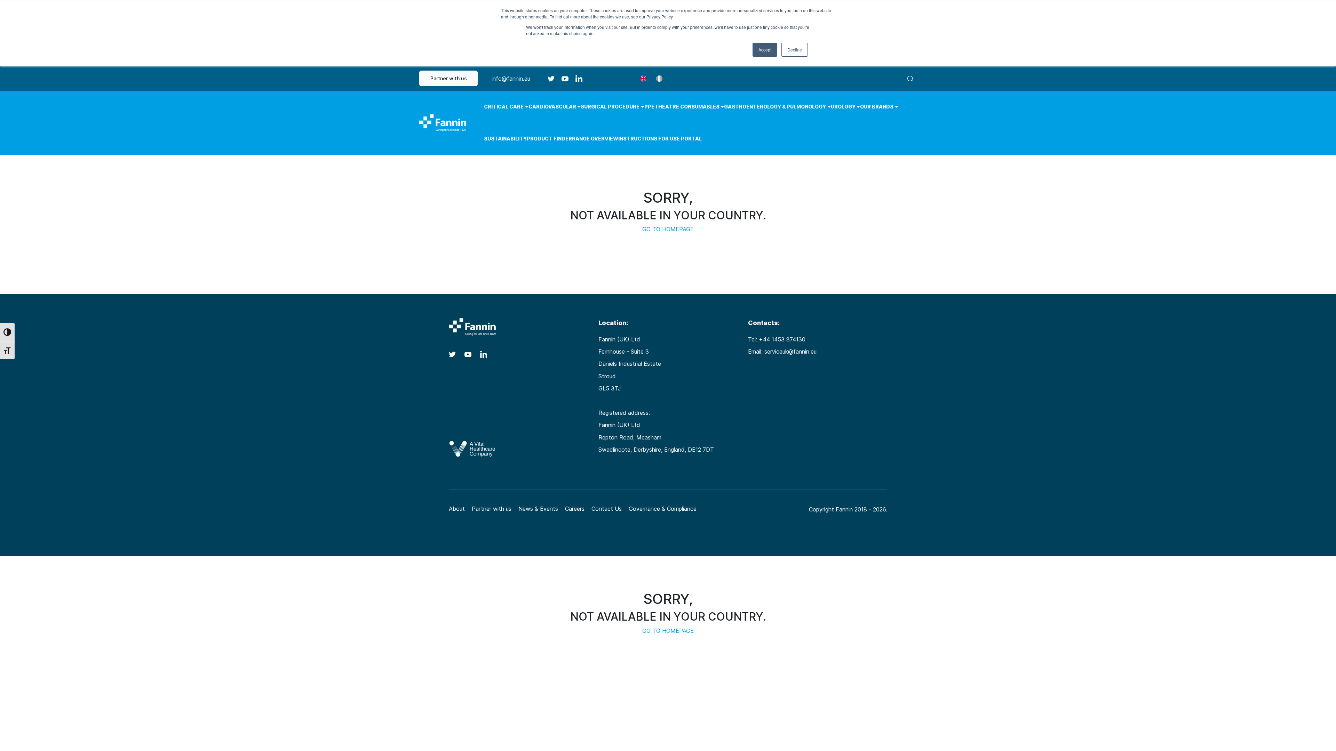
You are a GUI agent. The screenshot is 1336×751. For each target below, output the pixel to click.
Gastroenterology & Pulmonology (775, 107)
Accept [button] (764, 50)
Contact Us (606, 508)
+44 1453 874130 (782, 339)
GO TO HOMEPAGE (668, 229)
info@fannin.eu (511, 78)
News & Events (538, 508)
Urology (843, 107)
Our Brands (876, 107)
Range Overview (595, 139)
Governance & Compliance (663, 508)
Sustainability (505, 139)
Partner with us (448, 78)
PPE (649, 107)
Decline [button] (794, 50)
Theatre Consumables (686, 107)
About (457, 508)
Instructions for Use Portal (660, 139)
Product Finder (549, 139)
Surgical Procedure (610, 107)
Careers (574, 508)
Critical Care (504, 107)
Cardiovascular (552, 107)
